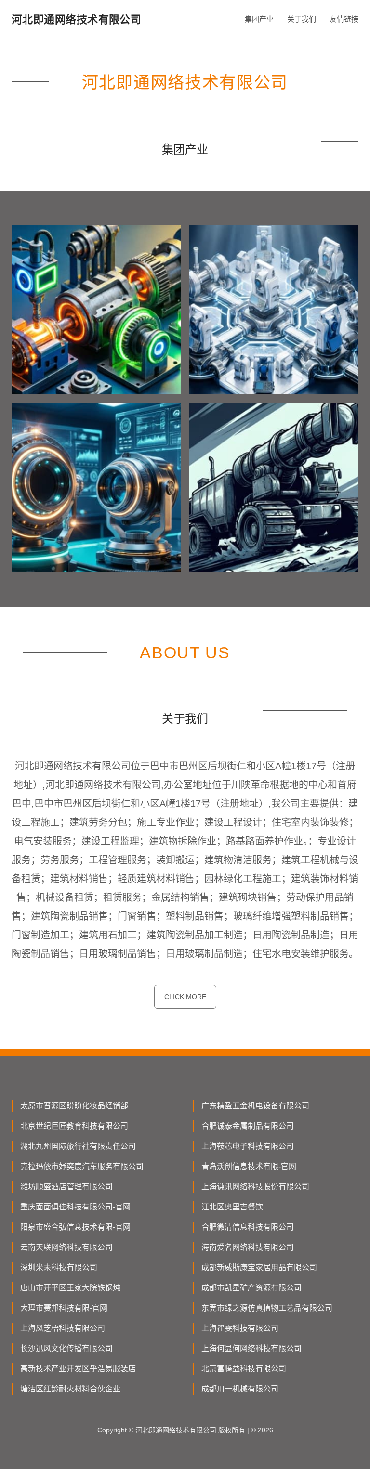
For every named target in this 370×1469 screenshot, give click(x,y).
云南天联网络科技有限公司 (66, 1247)
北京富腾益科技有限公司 (243, 1369)
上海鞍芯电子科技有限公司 (247, 1146)
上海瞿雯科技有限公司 (239, 1328)
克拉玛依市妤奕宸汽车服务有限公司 (82, 1166)
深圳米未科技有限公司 (58, 1267)
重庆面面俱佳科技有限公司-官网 (75, 1207)
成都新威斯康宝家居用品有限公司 (259, 1267)
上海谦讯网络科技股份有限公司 (255, 1187)
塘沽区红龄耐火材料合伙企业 (70, 1389)
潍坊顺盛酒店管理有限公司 (66, 1187)
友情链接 (344, 19)
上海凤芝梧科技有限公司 (62, 1328)
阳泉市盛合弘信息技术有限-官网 (75, 1227)
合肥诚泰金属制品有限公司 (247, 1126)
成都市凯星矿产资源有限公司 (251, 1288)
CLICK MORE (185, 997)
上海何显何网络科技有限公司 (251, 1348)
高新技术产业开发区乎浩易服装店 (78, 1369)
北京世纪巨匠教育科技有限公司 (74, 1126)
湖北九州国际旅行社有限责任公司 (78, 1146)
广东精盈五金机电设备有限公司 (255, 1106)
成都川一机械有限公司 (239, 1389)
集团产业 (259, 19)
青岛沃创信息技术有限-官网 (248, 1166)
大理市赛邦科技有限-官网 (63, 1308)
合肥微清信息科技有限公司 (247, 1227)
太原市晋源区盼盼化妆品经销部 (74, 1106)
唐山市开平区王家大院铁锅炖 (70, 1288)
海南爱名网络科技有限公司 (247, 1247)
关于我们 (301, 19)
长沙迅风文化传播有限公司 (66, 1348)
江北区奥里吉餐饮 (232, 1207)
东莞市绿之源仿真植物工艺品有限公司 (266, 1308)
